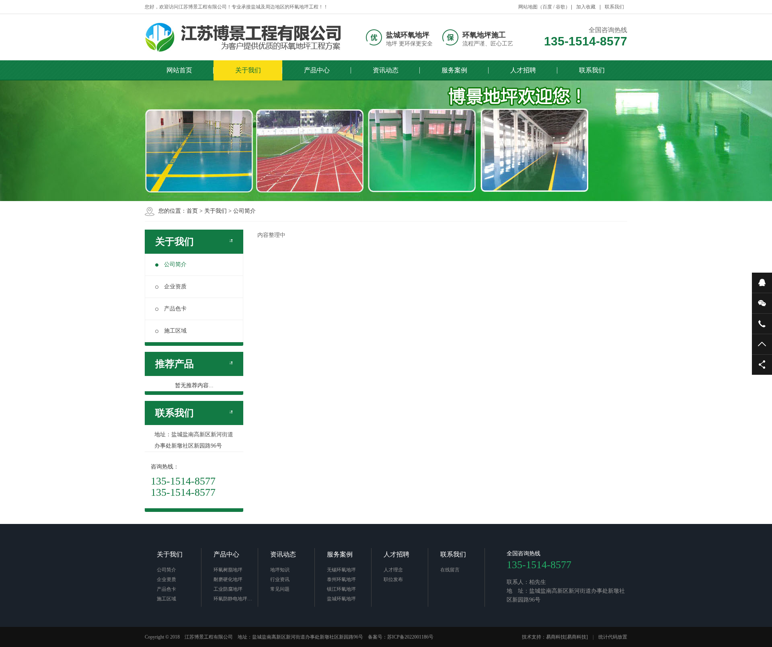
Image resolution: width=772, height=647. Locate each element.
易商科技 (555, 637)
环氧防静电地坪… (233, 599)
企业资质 (175, 286)
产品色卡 (175, 309)
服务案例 (454, 70)
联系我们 (614, 7)
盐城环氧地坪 (341, 599)
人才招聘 (523, 70)
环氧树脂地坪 (228, 570)
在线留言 (450, 570)
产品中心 (317, 70)
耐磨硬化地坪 (228, 579)
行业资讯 (280, 579)
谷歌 (560, 7)
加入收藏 (585, 7)
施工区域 (175, 331)
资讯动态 (385, 70)
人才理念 (393, 570)
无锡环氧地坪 (341, 570)
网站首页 (179, 70)
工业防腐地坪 (228, 589)
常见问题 (280, 589)
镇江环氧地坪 (341, 589)
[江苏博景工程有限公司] (246, 37)
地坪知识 (280, 570)
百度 (547, 7)
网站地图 (528, 7)
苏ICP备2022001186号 (410, 637)
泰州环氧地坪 (341, 579)
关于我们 (248, 70)
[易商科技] (576, 637)
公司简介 (244, 211)
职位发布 (393, 579)
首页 (192, 211)
